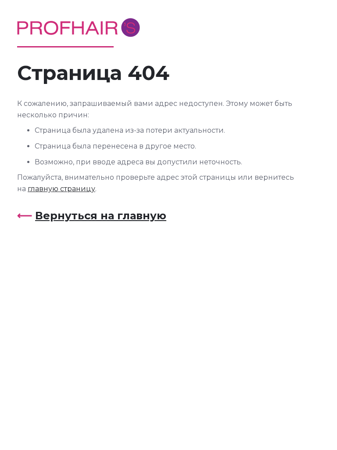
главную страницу (61, 189)
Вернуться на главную (100, 215)
